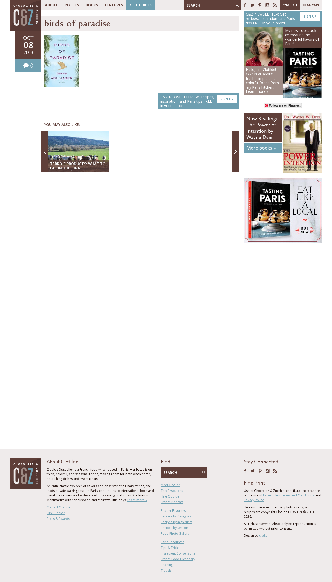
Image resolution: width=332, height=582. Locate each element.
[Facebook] (244, 5)
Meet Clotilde (170, 485)
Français (311, 5)
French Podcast (172, 502)
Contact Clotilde (58, 507)
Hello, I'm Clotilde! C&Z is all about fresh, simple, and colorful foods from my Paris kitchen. (262, 80)
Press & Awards (58, 518)
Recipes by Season (174, 528)
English (290, 5)
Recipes (72, 5)
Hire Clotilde (56, 513)
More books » (261, 148)
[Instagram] (267, 5)
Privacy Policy (254, 500)
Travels (166, 570)
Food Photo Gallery (175, 533)
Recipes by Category (176, 516)
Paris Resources (172, 542)
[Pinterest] (260, 5)
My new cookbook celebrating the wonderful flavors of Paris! (302, 37)
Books (92, 5)
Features (114, 5)
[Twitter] (252, 5)
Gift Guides (141, 5)
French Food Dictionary (178, 559)
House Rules (270, 495)
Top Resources (172, 490)
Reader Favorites (173, 510)
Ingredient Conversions (178, 553)
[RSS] (275, 5)
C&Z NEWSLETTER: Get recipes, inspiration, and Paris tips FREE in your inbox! (196, 101)
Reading (167, 565)
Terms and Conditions (297, 495)
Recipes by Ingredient (176, 522)
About (51, 5)
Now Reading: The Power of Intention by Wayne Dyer (261, 127)
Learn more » (137, 500)
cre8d (263, 535)
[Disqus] (141, 243)
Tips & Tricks (170, 547)
